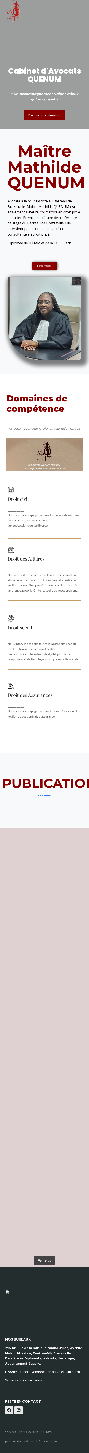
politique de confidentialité (22, 1441)
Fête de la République (45, 1151)
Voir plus (44, 1261)
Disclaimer (51, 1441)
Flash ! (45, 1205)
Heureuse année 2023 (25, 1059)
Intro (10, 1216)
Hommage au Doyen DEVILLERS (45, 1098)
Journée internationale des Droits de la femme (45, 1016)
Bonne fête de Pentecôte (45, 897)
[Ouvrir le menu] (80, 13)
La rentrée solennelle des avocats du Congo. (45, 958)
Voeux (11, 854)
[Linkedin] (18, 1410)
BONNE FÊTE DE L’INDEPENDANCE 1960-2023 (45, 838)
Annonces (14, 977)
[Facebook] (9, 1410)
